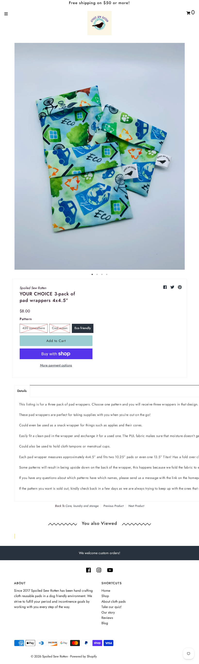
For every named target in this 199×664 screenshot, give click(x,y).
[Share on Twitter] (172, 287)
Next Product (136, 506)
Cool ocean (59, 328)
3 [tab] (102, 274)
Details (22, 391)
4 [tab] (106, 274)
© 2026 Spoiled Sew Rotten (49, 656)
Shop (105, 595)
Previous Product (113, 506)
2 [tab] (97, 274)
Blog (104, 623)
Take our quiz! (111, 606)
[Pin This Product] (180, 287)
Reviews (107, 617)
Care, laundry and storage (82, 506)
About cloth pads (113, 601)
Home (105, 590)
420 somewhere (33, 328)
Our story (108, 612)
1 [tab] (92, 274)
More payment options (56, 365)
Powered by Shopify (83, 656)
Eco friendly (83, 328)
